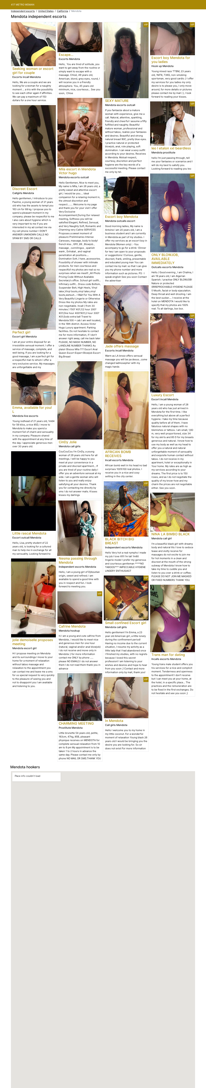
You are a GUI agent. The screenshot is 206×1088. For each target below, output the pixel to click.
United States (46, 11)
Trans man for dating (168, 655)
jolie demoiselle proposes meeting (32, 642)
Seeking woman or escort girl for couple (32, 71)
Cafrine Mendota (72, 626)
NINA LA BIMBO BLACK (170, 534)
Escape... (66, 55)
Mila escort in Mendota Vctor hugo (77, 171)
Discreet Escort (24, 189)
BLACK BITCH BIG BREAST (119, 541)
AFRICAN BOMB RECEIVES (118, 454)
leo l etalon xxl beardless (171, 148)
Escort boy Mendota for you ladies (170, 60)
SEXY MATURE (117, 101)
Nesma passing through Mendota (78, 560)
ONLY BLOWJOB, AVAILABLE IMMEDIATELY (165, 259)
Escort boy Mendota (121, 217)
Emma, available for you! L (32, 410)
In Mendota (114, 721)
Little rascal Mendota (29, 533)
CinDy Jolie (68, 442)
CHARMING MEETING (76, 723)
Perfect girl (21, 332)
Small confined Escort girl (125, 623)
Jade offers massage (122, 346)
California (62, 11)
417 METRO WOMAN (22, 4)
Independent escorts (23, 11)
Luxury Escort (162, 395)
